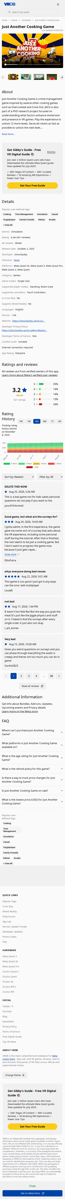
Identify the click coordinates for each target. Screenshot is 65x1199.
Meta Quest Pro (11, 966)
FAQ (5, 941)
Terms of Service (11, 1031)
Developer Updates (13, 931)
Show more (10, 554)
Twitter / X (8, 1006)
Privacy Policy (10, 1026)
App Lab (7, 921)
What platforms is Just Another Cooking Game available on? (29, 745)
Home (4, 20)
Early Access (9, 916)
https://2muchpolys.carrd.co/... (28, 320)
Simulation (26, 20)
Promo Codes (9, 936)
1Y (52, 421)
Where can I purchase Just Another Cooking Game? (28, 732)
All (59, 421)
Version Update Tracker (15, 926)
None (17, 260)
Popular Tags (9, 901)
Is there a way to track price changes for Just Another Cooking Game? (28, 779)
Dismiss (51, 151)
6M (44, 421)
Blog (5, 1016)
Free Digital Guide (12, 1036)
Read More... (8, 134)
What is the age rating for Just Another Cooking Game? (30, 758)
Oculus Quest (10, 976)
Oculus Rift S (9, 986)
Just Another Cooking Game (47, 20)
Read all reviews (30, 686)
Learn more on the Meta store (20, 711)
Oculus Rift (8, 991)
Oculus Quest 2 (11, 971)
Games (14, 20)
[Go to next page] (59, 676)
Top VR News (9, 1041)
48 (51, 676)
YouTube (7, 1011)
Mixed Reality (10, 911)
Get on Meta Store (30, 1193)
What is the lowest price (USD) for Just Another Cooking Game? (30, 801)
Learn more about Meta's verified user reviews (30, 375)
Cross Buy (8, 906)
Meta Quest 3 (10, 956)
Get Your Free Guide (32, 185)
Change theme (16, 1076)
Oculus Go (8, 981)
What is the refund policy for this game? (26, 769)
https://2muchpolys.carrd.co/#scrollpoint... (24, 330)
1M (29, 421)
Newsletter (8, 1021)
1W (21, 421)
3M (36, 421)
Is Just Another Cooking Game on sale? (25, 790)
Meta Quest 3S (10, 961)
